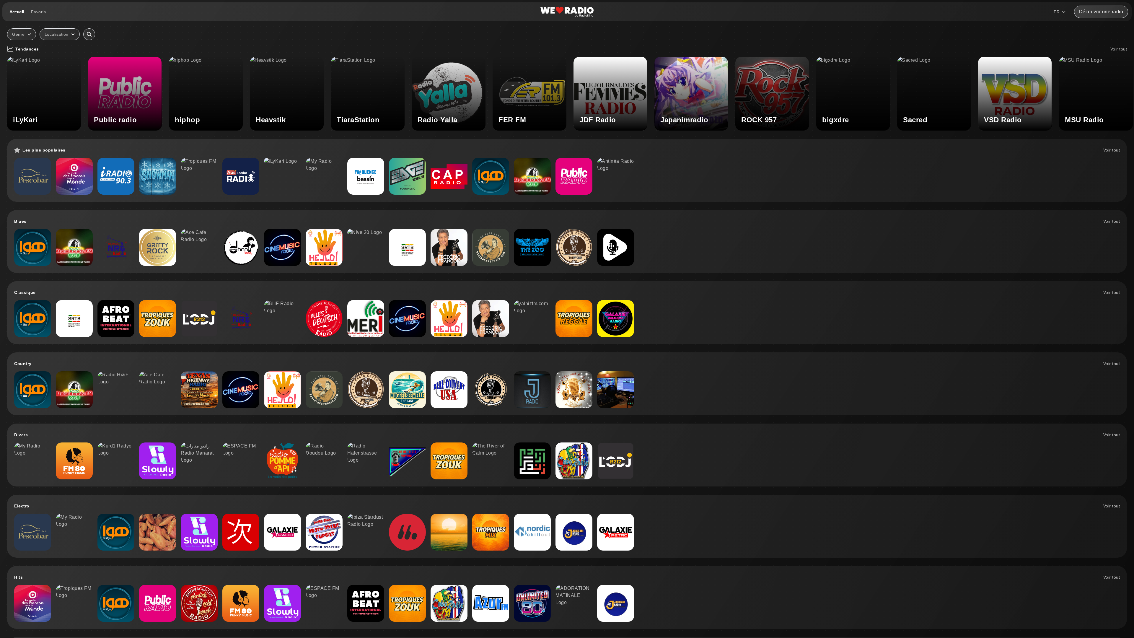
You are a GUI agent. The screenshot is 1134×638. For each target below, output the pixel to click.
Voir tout (1118, 49)
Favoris (38, 11)
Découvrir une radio (1101, 11)
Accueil (16, 11)
